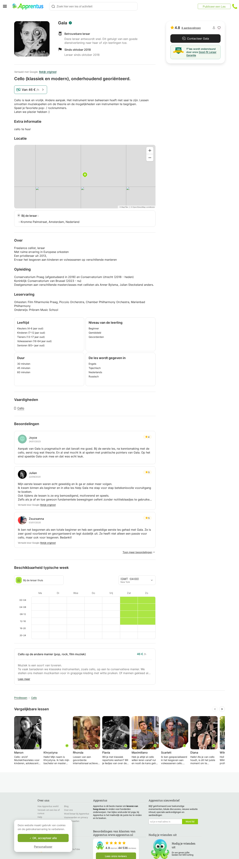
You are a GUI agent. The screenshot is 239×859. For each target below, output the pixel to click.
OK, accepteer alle (44, 838)
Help (40, 817)
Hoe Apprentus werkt (48, 806)
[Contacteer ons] (234, 6)
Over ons (68, 810)
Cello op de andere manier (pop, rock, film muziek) (52, 654)
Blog (66, 806)
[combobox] (93, 6)
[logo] (29, 6)
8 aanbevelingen (191, 27)
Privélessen (20, 697)
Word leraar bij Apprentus (76, 813)
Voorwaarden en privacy (76, 817)
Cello (20, 408)
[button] (219, 27)
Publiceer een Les (214, 6)
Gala (62, 23)
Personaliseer (43, 846)
